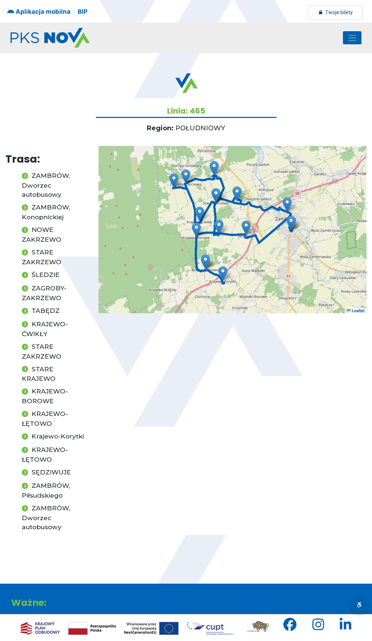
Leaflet (358, 310)
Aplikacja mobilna (42, 11)
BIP (83, 11)
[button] (287, 204)
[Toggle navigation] (352, 37)
